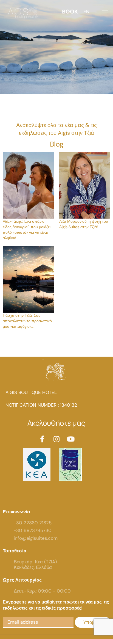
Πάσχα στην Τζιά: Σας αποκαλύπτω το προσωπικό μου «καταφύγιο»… (27, 321)
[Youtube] (70, 439)
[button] (69, 11)
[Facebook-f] (42, 439)
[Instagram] (56, 439)
